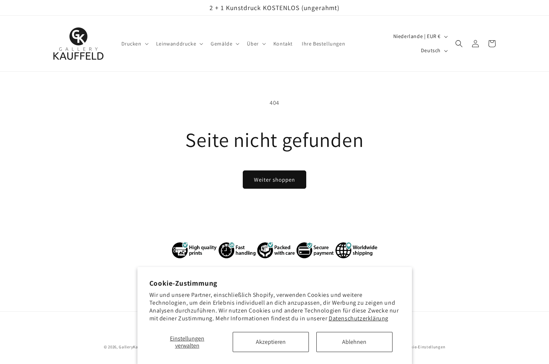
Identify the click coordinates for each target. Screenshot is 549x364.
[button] (134, 43)
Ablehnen (354, 342)
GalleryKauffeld (134, 346)
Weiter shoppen (274, 179)
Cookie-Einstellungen (424, 346)
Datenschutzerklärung (358, 318)
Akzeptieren (271, 342)
